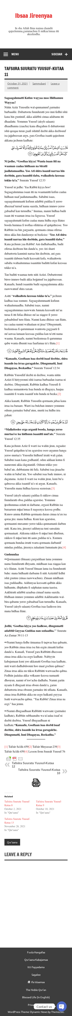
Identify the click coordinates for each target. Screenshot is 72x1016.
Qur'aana (12, 842)
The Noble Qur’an (36, 989)
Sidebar (57, 54)
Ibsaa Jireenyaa (33, 15)
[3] (53, 488)
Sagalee (36, 974)
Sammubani (39, 83)
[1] (57, 343)
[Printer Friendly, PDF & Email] (14, 758)
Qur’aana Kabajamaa (36, 959)
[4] (64, 547)
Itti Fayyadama (36, 967)
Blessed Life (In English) (36, 997)
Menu (15, 54)
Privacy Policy (36, 1004)
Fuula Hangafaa (36, 952)
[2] (59, 394)
